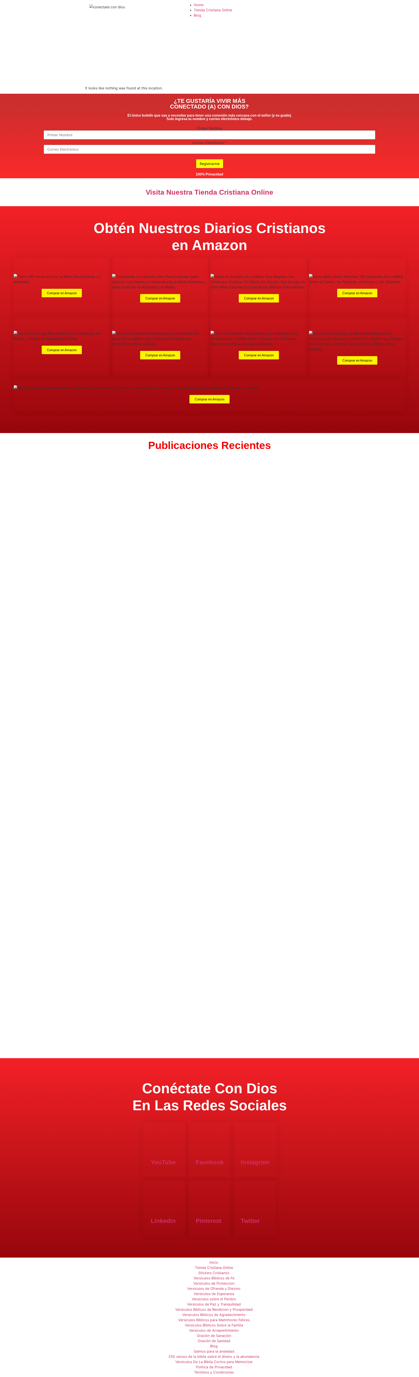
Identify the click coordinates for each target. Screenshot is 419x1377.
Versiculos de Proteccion (213, 1283)
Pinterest (208, 1221)
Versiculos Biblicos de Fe (214, 1278)
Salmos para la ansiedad (214, 1351)
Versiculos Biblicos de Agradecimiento (214, 1314)
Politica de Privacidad (214, 1367)
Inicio (214, 1262)
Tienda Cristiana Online (213, 10)
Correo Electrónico (209, 142)
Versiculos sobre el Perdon (214, 1299)
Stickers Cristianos (213, 1273)
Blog (197, 15)
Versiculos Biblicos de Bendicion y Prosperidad (214, 1309)
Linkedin (163, 1221)
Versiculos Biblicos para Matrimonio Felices (214, 1320)
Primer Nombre (209, 128)
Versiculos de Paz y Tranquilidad (214, 1304)
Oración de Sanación (214, 1335)
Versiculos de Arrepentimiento (214, 1330)
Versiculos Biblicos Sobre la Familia (214, 1325)
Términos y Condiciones (214, 1372)
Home (199, 5)
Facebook (210, 1162)
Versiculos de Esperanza (214, 1294)
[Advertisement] (209, 52)
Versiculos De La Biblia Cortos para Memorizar (214, 1362)
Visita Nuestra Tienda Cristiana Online (209, 192)
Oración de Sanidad (214, 1341)
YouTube (163, 1162)
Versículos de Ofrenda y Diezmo (213, 1288)
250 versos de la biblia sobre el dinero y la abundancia (213, 1356)
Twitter (250, 1221)
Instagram (255, 1162)
